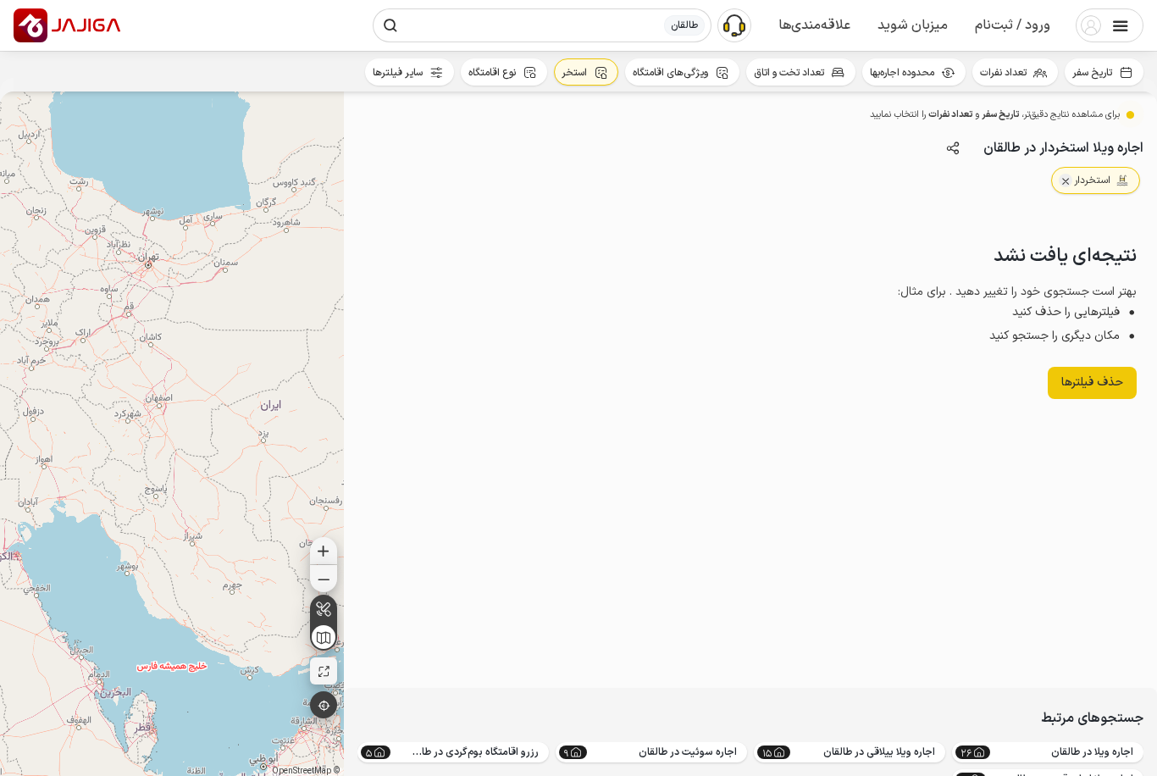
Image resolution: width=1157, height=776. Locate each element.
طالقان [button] (684, 25)
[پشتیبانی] (734, 24)
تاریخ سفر (1092, 72)
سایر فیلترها (398, 72)
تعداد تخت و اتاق (789, 72)
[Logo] (30, 25)
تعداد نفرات (1003, 72)
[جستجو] (390, 25)
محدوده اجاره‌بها (902, 72)
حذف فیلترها (1092, 382)
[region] (172, 433)
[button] (1012, 25)
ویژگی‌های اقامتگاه (670, 72)
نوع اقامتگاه (492, 72)
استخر (574, 72)
